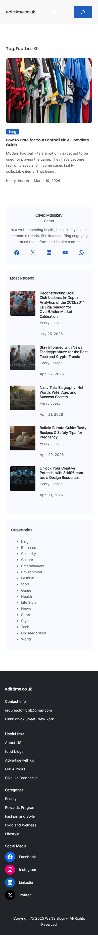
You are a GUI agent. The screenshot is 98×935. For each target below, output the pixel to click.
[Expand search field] (83, 12)
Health (26, 596)
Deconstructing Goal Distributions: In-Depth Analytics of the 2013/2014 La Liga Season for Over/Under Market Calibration (62, 304)
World (26, 639)
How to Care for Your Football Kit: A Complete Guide (47, 142)
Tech (25, 627)
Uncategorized (33, 633)
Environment (31, 572)
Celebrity (28, 553)
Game (26, 590)
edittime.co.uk (20, 12)
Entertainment (32, 566)
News (26, 608)
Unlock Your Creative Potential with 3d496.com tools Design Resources (61, 473)
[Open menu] (54, 12)
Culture (27, 559)
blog (12, 131)
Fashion (27, 578)
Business (28, 547)
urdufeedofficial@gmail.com (28, 710)
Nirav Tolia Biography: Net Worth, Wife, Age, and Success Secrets (61, 392)
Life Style (28, 602)
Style (25, 621)
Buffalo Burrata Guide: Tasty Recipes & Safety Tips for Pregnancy (63, 432)
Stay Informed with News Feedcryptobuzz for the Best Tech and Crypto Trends (64, 352)
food (25, 584)
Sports (26, 615)
